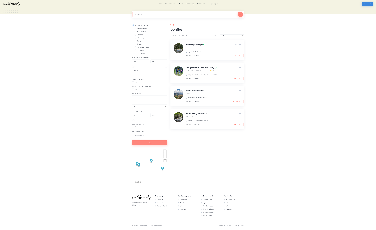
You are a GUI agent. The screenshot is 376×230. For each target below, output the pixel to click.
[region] (149, 166)
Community (190, 4)
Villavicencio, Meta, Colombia (197, 98)
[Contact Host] (236, 44)
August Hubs (207, 200)
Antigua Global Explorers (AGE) (200, 67)
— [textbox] (134, 106)
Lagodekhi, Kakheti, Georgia (197, 52)
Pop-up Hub (189, 116)
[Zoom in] (165, 151)
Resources (201, 4)
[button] (151, 161)
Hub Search (184, 203)
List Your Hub (230, 200)
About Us (160, 200)
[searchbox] (134, 74)
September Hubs (209, 203)
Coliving (188, 94)
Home (160, 4)
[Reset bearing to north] (165, 156)
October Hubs (208, 206)
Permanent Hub (196, 71)
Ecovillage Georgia (194, 44)
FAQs (181, 206)
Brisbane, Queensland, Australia (198, 120)
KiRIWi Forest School (195, 90)
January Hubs (207, 215)
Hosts (181, 4)
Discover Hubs (170, 4)
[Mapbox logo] (137, 182)
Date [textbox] (222, 35)
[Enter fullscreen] (165, 160)
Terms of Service (163, 206)
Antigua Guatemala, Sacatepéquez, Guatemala (203, 75)
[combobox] (149, 74)
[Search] (240, 14)
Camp (203, 48)
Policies (228, 203)
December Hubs (208, 212)
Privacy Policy (161, 203)
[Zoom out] (165, 153)
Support (183, 209)
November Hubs (208, 209)
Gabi (187, 71)
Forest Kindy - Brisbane (196, 113)
